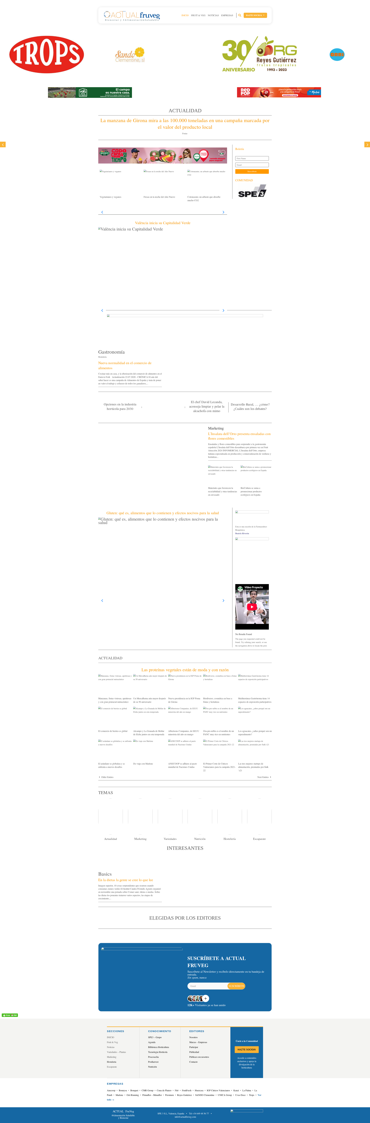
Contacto (193, 1061)
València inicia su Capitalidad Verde (162, 222)
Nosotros (193, 1037)
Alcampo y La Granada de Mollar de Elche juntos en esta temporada (148, 732)
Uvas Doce (240, 1094)
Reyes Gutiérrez (184, 1094)
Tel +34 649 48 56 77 (199, 1113)
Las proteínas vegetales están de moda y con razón (185, 669)
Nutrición (152, 1066)
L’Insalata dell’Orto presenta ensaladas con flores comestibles (239, 436)
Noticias (213, 15)
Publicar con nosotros (199, 1056)
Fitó (176, 1090)
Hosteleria (111, 1061)
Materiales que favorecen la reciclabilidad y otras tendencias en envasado (222, 491)
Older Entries (107, 776)
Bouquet (134, 1090)
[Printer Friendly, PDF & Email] (10, 1015)
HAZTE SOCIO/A (247, 1049)
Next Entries (263, 776)
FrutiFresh (186, 1090)
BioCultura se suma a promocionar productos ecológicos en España (251, 491)
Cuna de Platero (164, 1090)
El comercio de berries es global (112, 730)
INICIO (185, 15)
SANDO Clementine (204, 1094)
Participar (193, 1047)
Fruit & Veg (198, 15)
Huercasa (199, 1090)
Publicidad (194, 1051)
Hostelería (102, 356)
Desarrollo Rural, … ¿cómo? (250, 404)
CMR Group (147, 1090)
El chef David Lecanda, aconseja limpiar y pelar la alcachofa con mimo (206, 406)
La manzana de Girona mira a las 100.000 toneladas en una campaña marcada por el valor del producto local (185, 123)
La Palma (246, 1090)
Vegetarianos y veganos (110, 196)
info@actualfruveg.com (185, 1116)
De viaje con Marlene (143, 763)
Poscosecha (153, 1056)
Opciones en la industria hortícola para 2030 (120, 406)
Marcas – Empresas (198, 1042)
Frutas (184, 133)
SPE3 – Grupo (155, 1037)
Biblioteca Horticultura (158, 1047)
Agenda (151, 1042)
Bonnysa (123, 1090)
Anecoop (111, 1090)
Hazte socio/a (255, 15)
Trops (251, 1094)
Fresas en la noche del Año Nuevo (159, 196)
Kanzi (236, 1090)
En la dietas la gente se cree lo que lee (125, 879)
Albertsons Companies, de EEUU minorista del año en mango (183, 732)
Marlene (119, 1094)
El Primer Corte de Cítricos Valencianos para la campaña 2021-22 (219, 767)
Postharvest (153, 1061)
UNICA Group (225, 1094)
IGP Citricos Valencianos (218, 1090)
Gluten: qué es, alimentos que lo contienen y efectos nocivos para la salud (163, 512)
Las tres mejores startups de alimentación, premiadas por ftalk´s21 (253, 767)
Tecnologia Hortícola (157, 1051)
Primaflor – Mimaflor (152, 1094)
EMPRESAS (227, 15)
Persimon (169, 1094)
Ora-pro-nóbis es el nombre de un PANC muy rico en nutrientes (218, 732)
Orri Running (133, 1094)
